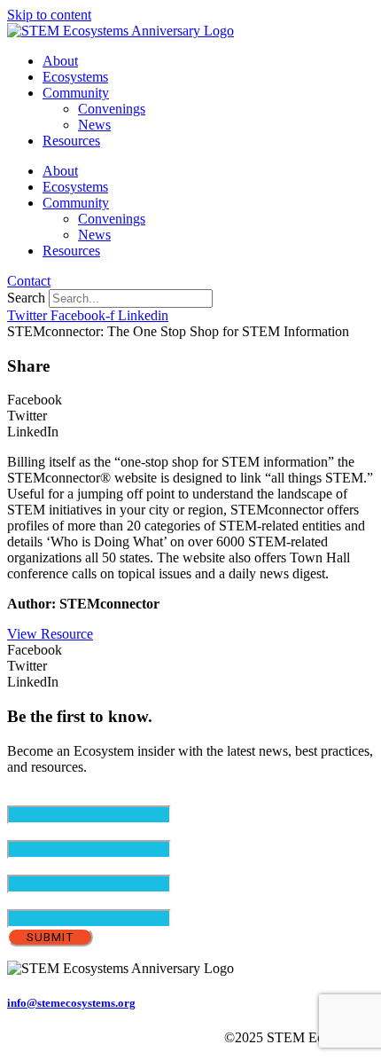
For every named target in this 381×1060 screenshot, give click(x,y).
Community (76, 92)
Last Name (67, 866)
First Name (68, 831)
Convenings (111, 108)
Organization (43, 900)
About (60, 60)
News (94, 124)
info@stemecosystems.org (71, 1002)
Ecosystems (75, 76)
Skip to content (49, 14)
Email (53, 797)
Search (26, 297)
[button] (190, 400)
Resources (71, 140)
